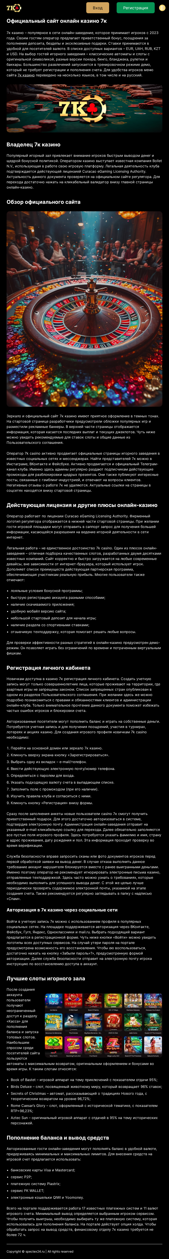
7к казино (26, 75)
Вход (98, 8)
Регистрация (135, 8)
